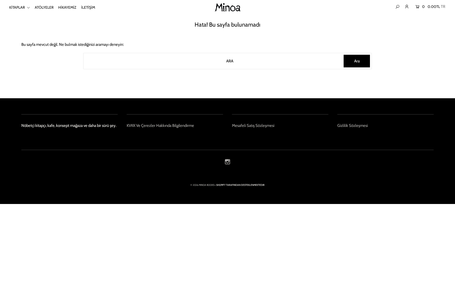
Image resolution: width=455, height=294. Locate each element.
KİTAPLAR (17, 7)
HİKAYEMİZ (67, 7)
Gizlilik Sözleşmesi (352, 125)
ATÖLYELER (44, 7)
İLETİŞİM (88, 7)
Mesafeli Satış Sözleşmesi (253, 125)
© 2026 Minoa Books (202, 184)
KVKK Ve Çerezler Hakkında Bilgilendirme (160, 125)
